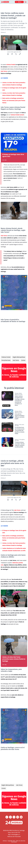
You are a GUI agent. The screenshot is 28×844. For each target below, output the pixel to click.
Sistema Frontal (6, 357)
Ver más (4, 160)
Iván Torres (16, 360)
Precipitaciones (6, 360)
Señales (20, 2)
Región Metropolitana (19, 357)
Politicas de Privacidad (14, 836)
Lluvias (23, 360)
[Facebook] (12, 54)
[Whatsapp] (8, 54)
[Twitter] (16, 54)
